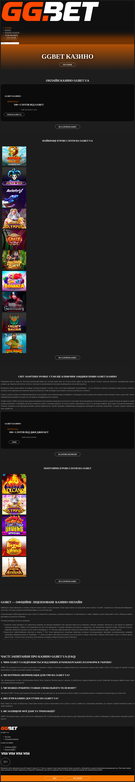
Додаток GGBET (11, 747)
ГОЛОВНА (8, 28)
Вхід (54, 778)
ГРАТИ (14, 442)
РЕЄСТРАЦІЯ (67, 64)
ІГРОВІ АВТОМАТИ (11, 35)
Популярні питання (11, 739)
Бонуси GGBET (10, 749)
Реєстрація (77, 778)
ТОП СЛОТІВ (11, 37)
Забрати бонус (12, 101)
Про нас (8, 737)
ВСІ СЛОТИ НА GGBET (67, 127)
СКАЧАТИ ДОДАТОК (12, 33)
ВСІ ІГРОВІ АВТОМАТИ (67, 454)
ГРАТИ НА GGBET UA (14, 114)
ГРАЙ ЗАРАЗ (16, 157)
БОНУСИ (8, 30)
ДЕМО (16, 153)
